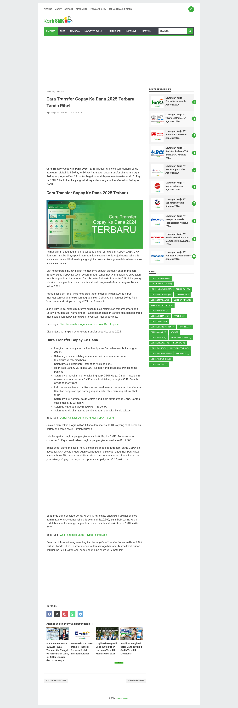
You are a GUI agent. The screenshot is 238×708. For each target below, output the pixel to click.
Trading (179, 316)
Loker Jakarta (182, 300)
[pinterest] (65, 614)
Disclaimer (82, 9)
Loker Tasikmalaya (161, 354)
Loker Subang (159, 364)
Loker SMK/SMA (160, 300)
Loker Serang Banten (162, 327)
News (62, 31)
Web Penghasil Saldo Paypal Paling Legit (83, 534)
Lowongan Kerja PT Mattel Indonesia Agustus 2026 (175, 186)
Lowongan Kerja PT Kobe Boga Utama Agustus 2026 (175, 202)
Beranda (50, 31)
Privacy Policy (98, 9)
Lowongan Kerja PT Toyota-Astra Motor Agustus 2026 (175, 118)
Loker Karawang (161, 289)
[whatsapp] (72, 614)
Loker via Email (160, 316)
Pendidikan (114, 31)
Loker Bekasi (159, 321)
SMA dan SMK (158, 332)
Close (119, 662)
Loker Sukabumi (160, 343)
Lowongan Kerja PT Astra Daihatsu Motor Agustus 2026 (176, 134)
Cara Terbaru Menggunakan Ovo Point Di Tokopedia (89, 324)
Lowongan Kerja (93, 31)
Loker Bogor (158, 338)
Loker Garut (158, 348)
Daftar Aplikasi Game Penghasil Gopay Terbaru (87, 417)
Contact (68, 9)
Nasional (75, 31)
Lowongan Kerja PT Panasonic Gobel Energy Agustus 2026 (178, 255)
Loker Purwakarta (180, 338)
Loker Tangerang (161, 295)
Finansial (146, 31)
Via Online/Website (162, 305)
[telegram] (80, 614)
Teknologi (130, 31)
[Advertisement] (119, 61)
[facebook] (49, 614)
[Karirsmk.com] (58, 19)
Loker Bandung (160, 311)
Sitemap (48, 9)
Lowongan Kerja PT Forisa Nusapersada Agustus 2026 (175, 101)
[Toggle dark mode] (191, 9)
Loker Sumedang (179, 348)
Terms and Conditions (120, 9)
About (58, 9)
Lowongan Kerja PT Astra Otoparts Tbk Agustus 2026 (175, 169)
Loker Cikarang (160, 278)
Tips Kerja (185, 327)
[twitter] (57, 614)
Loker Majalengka (161, 359)
